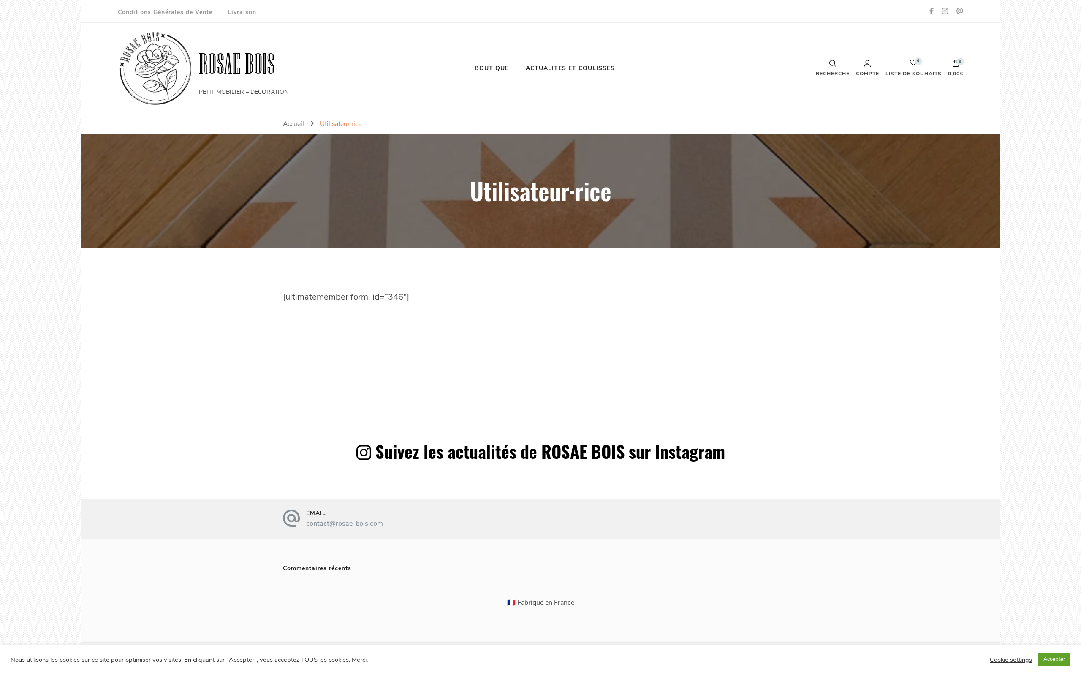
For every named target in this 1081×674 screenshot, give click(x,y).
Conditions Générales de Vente (165, 12)
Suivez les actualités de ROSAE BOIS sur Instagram (550, 451)
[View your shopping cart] (956, 65)
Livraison (242, 12)
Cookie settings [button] (1011, 659)
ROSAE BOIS (237, 63)
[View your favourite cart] (913, 65)
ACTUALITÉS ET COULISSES (570, 68)
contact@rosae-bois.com (344, 523)
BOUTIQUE (492, 68)
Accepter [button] (1054, 659)
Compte (867, 73)
